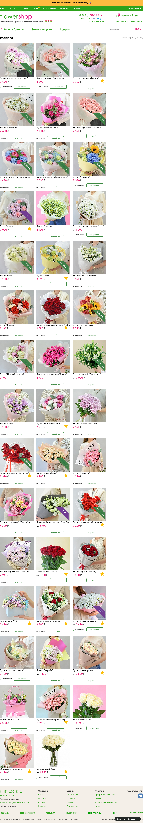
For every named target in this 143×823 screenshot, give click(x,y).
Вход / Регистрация (131, 21)
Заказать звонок (7, 795)
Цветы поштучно (41, 29)
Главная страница (129, 38)
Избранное (136, 8)
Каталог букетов (13, 29)
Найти (138, 29)
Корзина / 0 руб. (128, 15)
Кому (141, 38)
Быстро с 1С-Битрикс (126, 819)
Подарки (64, 29)
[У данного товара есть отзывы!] (102, 81)
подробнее (22, 87)
